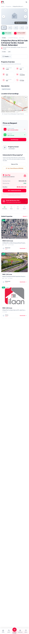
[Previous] (3, 16)
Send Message (14, 139)
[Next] (25, 16)
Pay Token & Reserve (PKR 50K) (15, 168)
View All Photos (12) (21, 22)
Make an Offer (14, 164)
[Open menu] (26, 2)
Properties (8, 6)
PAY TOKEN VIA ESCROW (14, 190)
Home (2, 6)
